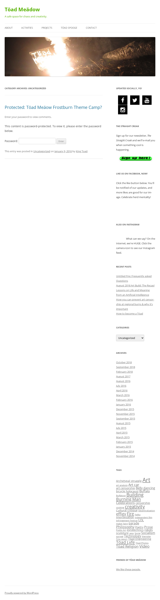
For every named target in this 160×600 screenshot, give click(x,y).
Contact (91, 27)
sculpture (122, 533)
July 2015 (121, 428)
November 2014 (125, 456)
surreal (119, 536)
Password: (12, 141)
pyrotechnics (135, 530)
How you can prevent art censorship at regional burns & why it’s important (135, 304)
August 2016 (123, 381)
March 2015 (123, 437)
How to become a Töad (129, 313)
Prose (148, 527)
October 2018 (124, 362)
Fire (130, 513)
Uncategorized (41, 151)
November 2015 (125, 414)
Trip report (121, 539)
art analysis (122, 485)
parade (134, 523)
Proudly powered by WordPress (22, 593)
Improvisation (125, 517)
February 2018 (124, 371)
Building (134, 495)
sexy (131, 533)
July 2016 (121, 386)
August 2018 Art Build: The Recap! (135, 285)
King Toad (81, 151)
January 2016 (123, 404)
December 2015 (125, 409)
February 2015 (124, 442)
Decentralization (146, 510)
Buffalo (144, 491)
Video (144, 546)
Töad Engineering (139, 539)
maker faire (122, 523)
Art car (133, 484)
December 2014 (125, 451)
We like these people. (128, 569)
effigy (121, 513)
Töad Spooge (69, 27)
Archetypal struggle (129, 481)
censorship (143, 503)
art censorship (125, 488)
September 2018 (125, 367)
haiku (137, 514)
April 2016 (121, 390)
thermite (146, 536)
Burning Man (128, 499)
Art (146, 480)
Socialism (148, 533)
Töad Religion (127, 546)
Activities (27, 27)
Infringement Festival (127, 520)
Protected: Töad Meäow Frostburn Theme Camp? (53, 107)
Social (137, 533)
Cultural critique (127, 510)
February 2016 (124, 400)
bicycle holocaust (127, 491)
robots (148, 530)
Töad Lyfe (125, 542)
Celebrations (125, 503)
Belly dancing (145, 488)
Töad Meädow (22, 9)
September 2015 (125, 418)
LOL (141, 520)
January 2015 (123, 446)
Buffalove (121, 495)
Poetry (139, 527)
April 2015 (121, 432)
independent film (143, 517)
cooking (120, 507)
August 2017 (123, 376)
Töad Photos (142, 543)
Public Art (121, 530)
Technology (132, 536)
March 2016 (123, 395)
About (9, 27)
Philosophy (125, 526)
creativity (135, 506)
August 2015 (123, 423)
